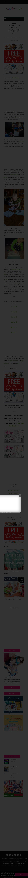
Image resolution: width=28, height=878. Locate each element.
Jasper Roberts (7, 512)
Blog (11, 512)
